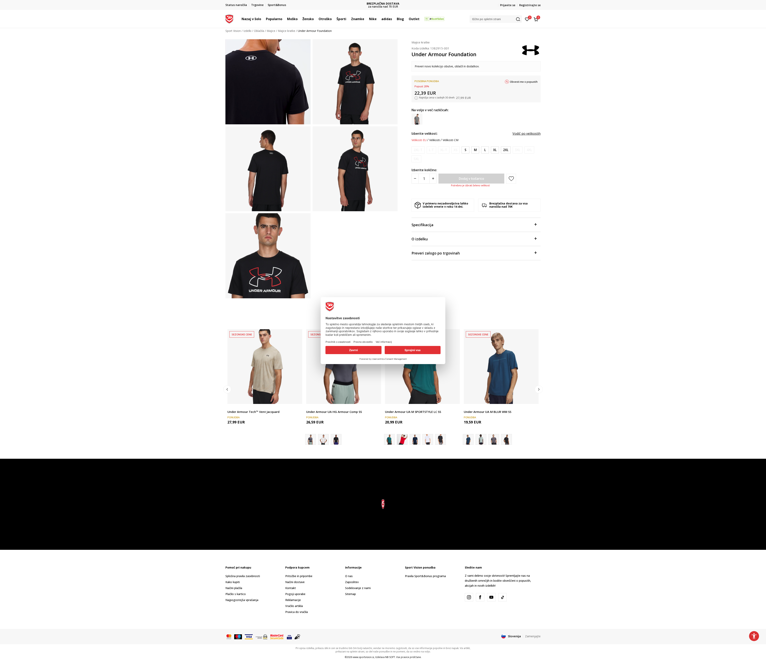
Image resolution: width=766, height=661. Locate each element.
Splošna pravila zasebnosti (242, 576)
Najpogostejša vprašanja (241, 600)
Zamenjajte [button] (533, 636)
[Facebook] (480, 597)
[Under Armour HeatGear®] (336, 439)
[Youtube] (491, 597)
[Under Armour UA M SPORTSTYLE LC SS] (422, 366)
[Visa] (249, 636)
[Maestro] (238, 636)
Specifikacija (422, 224)
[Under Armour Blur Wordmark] (506, 439)
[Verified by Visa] (289, 636)
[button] (263, 19)
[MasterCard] (228, 636)
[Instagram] (469, 597)
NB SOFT (390, 657)
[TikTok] (502, 597)
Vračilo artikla (294, 606)
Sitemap (350, 594)
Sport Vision (233, 31)
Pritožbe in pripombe (298, 576)
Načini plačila (233, 588)
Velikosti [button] (434, 140)
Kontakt (290, 588)
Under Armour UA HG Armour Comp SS (334, 412)
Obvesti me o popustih (524, 81)
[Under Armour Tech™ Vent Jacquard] (264, 366)
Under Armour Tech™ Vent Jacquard (253, 412)
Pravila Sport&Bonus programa (425, 576)
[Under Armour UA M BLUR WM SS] (501, 366)
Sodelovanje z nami (358, 588)
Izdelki (247, 31)
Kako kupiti (232, 582)
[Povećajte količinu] (432, 179)
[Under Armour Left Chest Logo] (440, 439)
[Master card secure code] (277, 636)
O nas (349, 576)
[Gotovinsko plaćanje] (297, 636)
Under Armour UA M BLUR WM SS (487, 412)
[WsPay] (261, 636)
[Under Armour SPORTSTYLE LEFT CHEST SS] (402, 439)
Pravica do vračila (296, 612)
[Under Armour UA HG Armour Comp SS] (343, 366)
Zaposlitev (352, 582)
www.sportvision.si (363, 657)
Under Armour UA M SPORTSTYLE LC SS (413, 412)
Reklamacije (293, 600)
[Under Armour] (531, 50)
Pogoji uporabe (295, 594)
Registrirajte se (530, 5)
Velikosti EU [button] (419, 140)
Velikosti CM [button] (450, 140)
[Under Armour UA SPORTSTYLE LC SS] (415, 439)
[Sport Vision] (229, 18)
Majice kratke (286, 31)
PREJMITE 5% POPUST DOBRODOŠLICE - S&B (403, 3)
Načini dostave (295, 582)
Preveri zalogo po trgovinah (436, 253)
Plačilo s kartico (235, 594)
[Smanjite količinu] (415, 179)
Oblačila (259, 31)
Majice (271, 31)
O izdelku (420, 239)
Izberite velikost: (425, 133)
